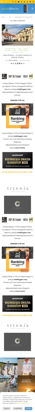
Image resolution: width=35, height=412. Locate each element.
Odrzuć (7, 408)
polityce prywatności (23, 403)
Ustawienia (17, 408)
